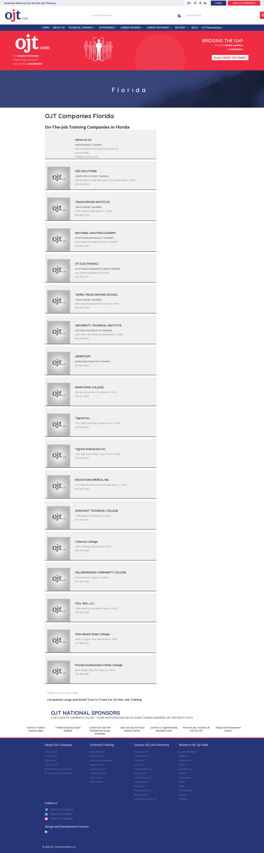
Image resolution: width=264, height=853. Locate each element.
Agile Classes (96, 781)
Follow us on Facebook (61, 809)
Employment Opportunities (58, 773)
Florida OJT (140, 773)
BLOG (195, 27)
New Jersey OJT (142, 790)
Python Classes (97, 769)
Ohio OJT (139, 764)
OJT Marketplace (212, 27)
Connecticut (185, 769)
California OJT (141, 756)
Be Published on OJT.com (58, 769)
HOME (45, 27)
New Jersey (185, 777)
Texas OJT (139, 760)
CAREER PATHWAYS (158, 27)
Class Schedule (97, 751)
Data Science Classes (101, 760)
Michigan (183, 799)
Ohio (181, 786)
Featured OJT (141, 751)
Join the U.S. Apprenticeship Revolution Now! (164, 729)
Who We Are (51, 751)
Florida (182, 773)
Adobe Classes (97, 764)
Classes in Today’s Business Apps (36, 729)
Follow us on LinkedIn (60, 813)
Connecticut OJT (143, 777)
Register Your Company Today (62, 692)
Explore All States (187, 751)
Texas (182, 764)
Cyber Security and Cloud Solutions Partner (132, 729)
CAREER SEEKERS (130, 27)
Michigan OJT (141, 794)
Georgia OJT (140, 781)
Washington (185, 760)
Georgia (183, 794)
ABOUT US (59, 27)
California (184, 756)
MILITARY (180, 27)
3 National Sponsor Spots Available (68, 729)
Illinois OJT (139, 786)
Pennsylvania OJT (143, 769)
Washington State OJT (146, 799)
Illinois (182, 781)
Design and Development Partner (228, 729)
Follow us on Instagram (61, 818)
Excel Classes (96, 756)
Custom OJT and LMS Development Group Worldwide (100, 730)
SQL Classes (96, 777)
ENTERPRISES (106, 27)
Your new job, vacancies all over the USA (196, 729)
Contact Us (50, 760)
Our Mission (51, 756)
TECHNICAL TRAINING (80, 27)
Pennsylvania (185, 790)
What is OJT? (52, 764)
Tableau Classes (98, 773)
